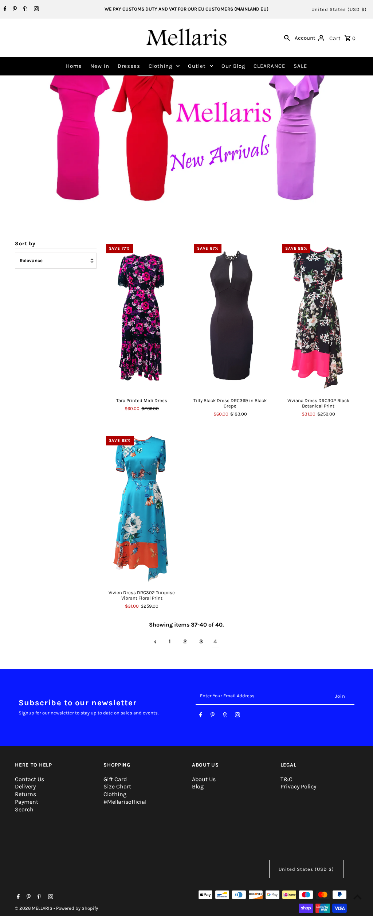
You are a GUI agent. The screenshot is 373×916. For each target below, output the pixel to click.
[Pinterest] (14, 9)
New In (99, 66)
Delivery (25, 786)
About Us (204, 779)
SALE (300, 66)
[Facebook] (4, 9)
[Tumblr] (24, 9)
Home (74, 66)
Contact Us (29, 779)
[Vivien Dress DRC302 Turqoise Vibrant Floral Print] (141, 508)
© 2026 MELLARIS (34, 908)
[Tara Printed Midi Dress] (141, 316)
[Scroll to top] (357, 897)
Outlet (197, 66)
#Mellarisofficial (124, 801)
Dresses (129, 66)
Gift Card (115, 779)
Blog (198, 786)
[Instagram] (35, 9)
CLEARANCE (269, 66)
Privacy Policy (298, 786)
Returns (25, 794)
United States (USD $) (339, 9)
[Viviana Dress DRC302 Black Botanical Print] (318, 316)
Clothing (160, 66)
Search (24, 809)
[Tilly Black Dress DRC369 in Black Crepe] (230, 316)
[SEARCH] (287, 37)
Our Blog (233, 66)
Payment (26, 801)
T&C (286, 779)
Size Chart (117, 786)
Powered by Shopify (77, 908)
